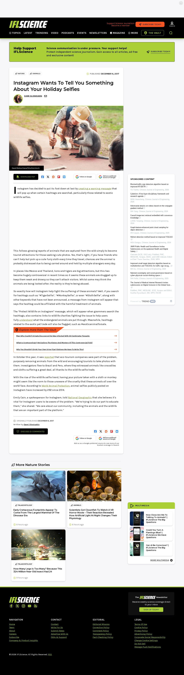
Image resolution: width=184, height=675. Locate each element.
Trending (41, 32)
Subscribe (14, 637)
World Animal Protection (56, 385)
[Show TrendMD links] (171, 301)
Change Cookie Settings (146, 640)
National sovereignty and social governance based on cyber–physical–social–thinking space (151, 274)
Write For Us (57, 627)
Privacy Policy (141, 630)
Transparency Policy (102, 634)
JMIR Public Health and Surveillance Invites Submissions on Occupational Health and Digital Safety (149, 249)
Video (54, 32)
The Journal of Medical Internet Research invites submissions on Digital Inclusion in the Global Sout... (151, 284)
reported (49, 357)
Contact (54, 624)
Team (11, 627)
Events (81, 32)
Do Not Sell (139, 643)
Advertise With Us (59, 634)
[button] (171, 33)
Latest (28, 32)
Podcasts (67, 32)
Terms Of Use (140, 624)
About (12, 630)
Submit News (57, 630)
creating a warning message (94, 188)
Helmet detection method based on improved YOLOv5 (151, 237)
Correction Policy (101, 627)
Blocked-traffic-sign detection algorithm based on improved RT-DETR (149, 185)
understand (26, 319)
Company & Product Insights (23, 640)
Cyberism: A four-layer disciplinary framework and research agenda (149, 195)
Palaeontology (25, 505)
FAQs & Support (59, 637)
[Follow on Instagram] (23, 606)
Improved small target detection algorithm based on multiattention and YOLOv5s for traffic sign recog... (150, 264)
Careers (12, 634)
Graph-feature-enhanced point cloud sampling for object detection (149, 228)
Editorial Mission (101, 624)
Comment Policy (101, 630)
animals (36, 74)
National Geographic (80, 397)
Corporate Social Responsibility (149, 637)
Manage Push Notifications (147, 647)
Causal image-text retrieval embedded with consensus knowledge (151, 216)
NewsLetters (98, 32)
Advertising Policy (143, 634)
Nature (21, 74)
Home (12, 624)
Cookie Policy (140, 627)
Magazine (119, 32)
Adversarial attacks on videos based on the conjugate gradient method (151, 207)
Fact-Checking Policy (103, 637)
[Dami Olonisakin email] (45, 96)
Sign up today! (151, 609)
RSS (50, 654)
